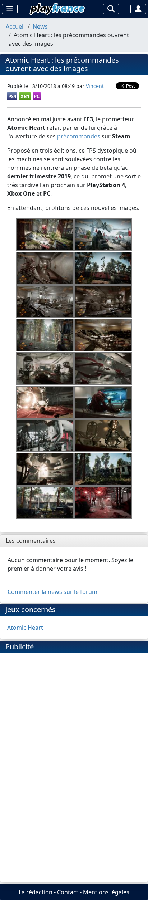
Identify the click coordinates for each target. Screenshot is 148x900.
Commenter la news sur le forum (52, 592)
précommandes (78, 136)
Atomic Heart (25, 627)
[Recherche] (111, 9)
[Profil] (138, 9)
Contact (67, 892)
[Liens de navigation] (10, 9)
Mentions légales (106, 892)
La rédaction (35, 892)
